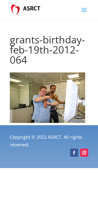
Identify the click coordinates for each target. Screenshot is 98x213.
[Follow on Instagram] (84, 153)
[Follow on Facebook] (74, 153)
